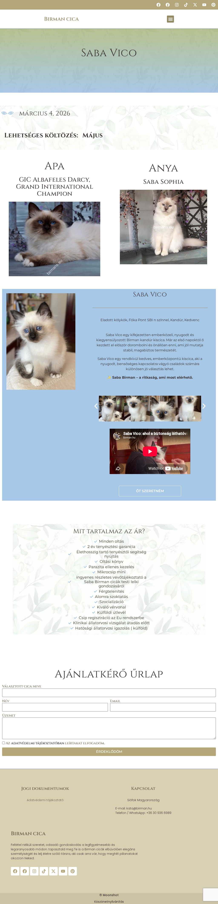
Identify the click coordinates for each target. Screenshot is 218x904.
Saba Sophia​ (163, 182)
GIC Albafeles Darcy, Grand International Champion (54, 186)
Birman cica (61, 19)
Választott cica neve (21, 686)
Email (115, 701)
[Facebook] (158, 5)
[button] (170, 19)
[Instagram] (177, 5)
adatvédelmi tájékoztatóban (38, 743)
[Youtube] (204, 5)
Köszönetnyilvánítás (109, 902)
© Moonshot (109, 895)
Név (5, 701)
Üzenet (8, 715)
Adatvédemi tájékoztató (45, 800)
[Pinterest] (213, 5)
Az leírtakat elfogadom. (55, 743)
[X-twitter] (195, 5)
